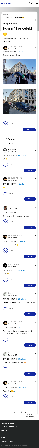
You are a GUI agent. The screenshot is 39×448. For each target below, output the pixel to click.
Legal (3, 434)
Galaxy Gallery (22, 52)
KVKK (3, 438)
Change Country (7, 441)
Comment (29, 130)
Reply (30, 170)
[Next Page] (16, 143)
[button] (32, 47)
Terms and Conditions (9, 427)
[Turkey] (6, 3)
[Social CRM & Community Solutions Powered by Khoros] (30, 416)
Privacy (4, 430)
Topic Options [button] (32, 20)
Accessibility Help (8, 423)
